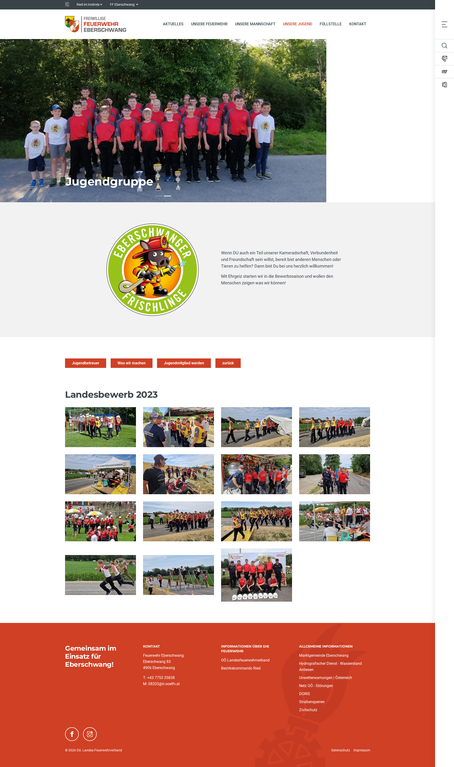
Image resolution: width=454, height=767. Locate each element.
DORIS (304, 694)
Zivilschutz (308, 710)
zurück (228, 363)
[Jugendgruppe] (158, 196)
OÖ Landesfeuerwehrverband (245, 660)
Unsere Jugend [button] (297, 24)
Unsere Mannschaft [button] (255, 24)
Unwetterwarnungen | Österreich (325, 677)
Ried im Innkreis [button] (88, 4)
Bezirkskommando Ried (241, 668)
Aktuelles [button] (173, 24)
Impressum (362, 750)
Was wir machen (132, 363)
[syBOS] (444, 71)
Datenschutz (340, 750)
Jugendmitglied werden (184, 363)
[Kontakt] (444, 58)
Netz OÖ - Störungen (316, 685)
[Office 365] (444, 84)
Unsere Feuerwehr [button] (209, 24)
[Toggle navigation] (444, 24)
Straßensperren (312, 702)
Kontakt (357, 24)
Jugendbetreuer (85, 363)
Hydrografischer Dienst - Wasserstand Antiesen (330, 666)
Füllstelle (331, 24)
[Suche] (444, 45)
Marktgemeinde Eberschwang (324, 655)
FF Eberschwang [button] (122, 4)
